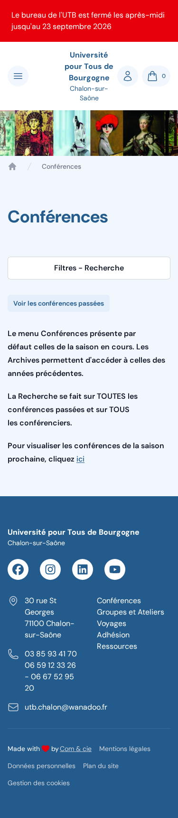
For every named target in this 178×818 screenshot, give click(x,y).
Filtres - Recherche (89, 268)
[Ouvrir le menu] (18, 76)
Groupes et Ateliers (130, 612)
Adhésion (113, 635)
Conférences (119, 601)
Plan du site (101, 765)
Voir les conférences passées (58, 303)
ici (80, 459)
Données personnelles (41, 765)
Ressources (117, 646)
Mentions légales (124, 748)
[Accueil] (12, 166)
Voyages (111, 623)
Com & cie (76, 748)
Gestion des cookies (39, 783)
